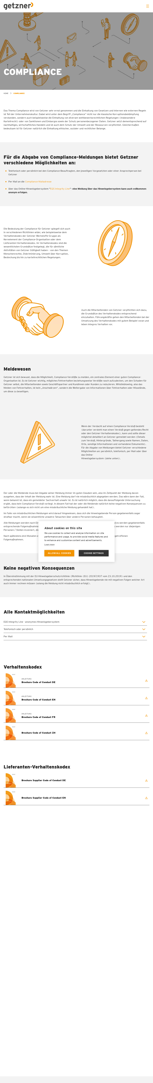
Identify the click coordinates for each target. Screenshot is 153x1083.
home (6, 93)
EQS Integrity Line (60, 188)
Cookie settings (94, 553)
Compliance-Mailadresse (38, 181)
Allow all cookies (59, 553)
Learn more (49, 544)
